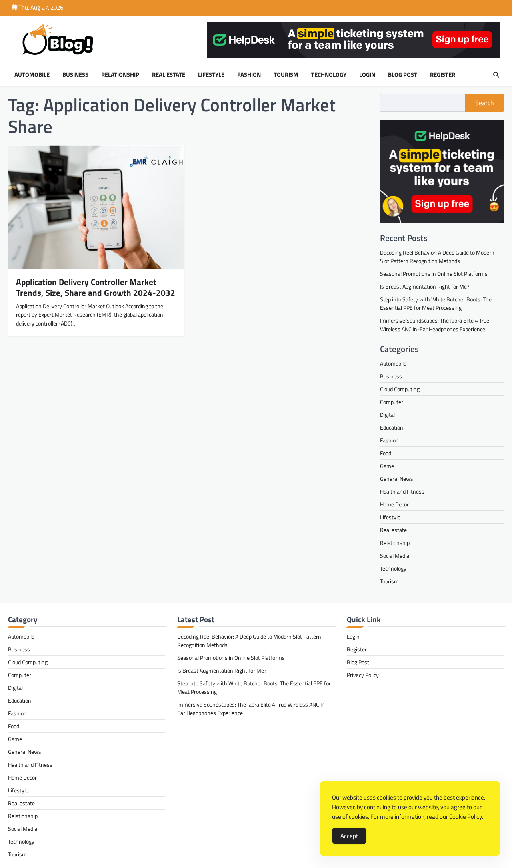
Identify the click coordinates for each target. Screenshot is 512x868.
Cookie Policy (465, 816)
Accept (349, 835)
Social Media (394, 555)
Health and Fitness (402, 491)
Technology (328, 74)
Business (75, 74)
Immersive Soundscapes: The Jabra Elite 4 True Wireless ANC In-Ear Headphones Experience (434, 324)
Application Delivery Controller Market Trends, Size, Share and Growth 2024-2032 (95, 287)
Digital (387, 414)
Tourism (286, 74)
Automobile (32, 74)
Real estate (168, 74)
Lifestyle (211, 74)
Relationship (120, 74)
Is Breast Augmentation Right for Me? (424, 286)
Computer (391, 402)
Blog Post (402, 74)
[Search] (496, 75)
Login (367, 74)
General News (396, 478)
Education (391, 427)
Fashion (249, 74)
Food (385, 453)
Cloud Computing (400, 389)
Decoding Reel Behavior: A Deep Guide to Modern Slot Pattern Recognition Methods (437, 256)
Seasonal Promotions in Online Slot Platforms (434, 273)
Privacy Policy (363, 675)
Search (484, 103)
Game (387, 466)
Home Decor (394, 504)
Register (442, 74)
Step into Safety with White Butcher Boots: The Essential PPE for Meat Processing (436, 303)
